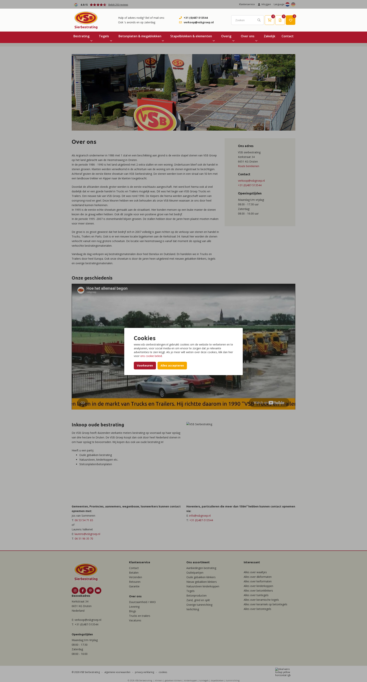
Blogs (132, 611)
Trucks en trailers (139, 616)
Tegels (104, 36)
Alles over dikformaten (258, 577)
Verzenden (135, 577)
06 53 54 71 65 (84, 520)
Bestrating (81, 36)
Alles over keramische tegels (261, 600)
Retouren (134, 582)
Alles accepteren (172, 365)
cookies (163, 672)
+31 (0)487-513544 (196, 18)
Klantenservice (247, 4)
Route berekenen (248, 166)
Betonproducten (196, 595)
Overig (226, 36)
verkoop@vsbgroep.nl (199, 22)
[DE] (293, 4)
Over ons (247, 36)
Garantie (134, 586)
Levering (134, 606)
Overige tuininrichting (199, 604)
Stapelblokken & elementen (191, 36)
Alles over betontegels (257, 609)
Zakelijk (269, 36)
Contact (288, 36)
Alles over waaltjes (255, 572)
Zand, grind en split (198, 600)
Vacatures (135, 620)
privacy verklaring (144, 672)
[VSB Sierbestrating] (86, 20)
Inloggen (266, 4)
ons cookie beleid (151, 356)
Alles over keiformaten (258, 581)
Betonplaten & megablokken (140, 36)
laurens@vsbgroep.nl (87, 534)
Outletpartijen (194, 572)
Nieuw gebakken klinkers (201, 582)
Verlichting (192, 609)
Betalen (134, 572)
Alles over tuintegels (256, 595)
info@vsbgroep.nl (200, 515)
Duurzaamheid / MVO (142, 602)
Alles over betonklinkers (258, 590)
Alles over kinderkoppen (258, 586)
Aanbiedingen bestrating (201, 568)
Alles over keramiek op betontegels (265, 604)
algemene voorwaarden (117, 672)
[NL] (287, 4)
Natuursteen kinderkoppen (202, 586)
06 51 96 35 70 (84, 538)
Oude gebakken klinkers (201, 577)
